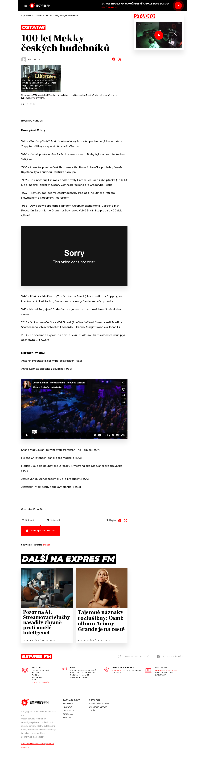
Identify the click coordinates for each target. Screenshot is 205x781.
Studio (145, 16)
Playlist (67, 707)
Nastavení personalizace (33, 743)
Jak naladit (71, 700)
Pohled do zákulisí (137, 656)
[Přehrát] (178, 5)
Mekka (46, 544)
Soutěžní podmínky (100, 703)
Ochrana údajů (98, 707)
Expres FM (118, 670)
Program (68, 703)
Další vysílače (41, 682)
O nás (92, 710)
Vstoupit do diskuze (43, 530)
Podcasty (68, 710)
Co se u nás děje (173, 656)
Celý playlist (110, 7)
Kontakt (68, 717)
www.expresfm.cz (166, 670)
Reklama (68, 714)
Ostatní (94, 700)
